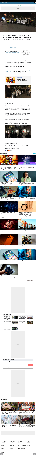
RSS (19, 442)
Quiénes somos (20, 439)
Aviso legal (20, 444)
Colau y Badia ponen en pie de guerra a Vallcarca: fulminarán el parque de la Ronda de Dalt (26, 59)
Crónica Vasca (12, 441)
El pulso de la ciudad (4, 442)
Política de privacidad (22, 445)
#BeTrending (3, 452)
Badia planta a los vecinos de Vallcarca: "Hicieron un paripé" (25, 50)
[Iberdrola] (22, 5)
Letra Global (12, 444)
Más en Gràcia (4, 399)
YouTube (28, 445)
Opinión (2, 449)
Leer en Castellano (2, 3)
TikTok (28, 444)
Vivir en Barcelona (4, 441)
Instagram (29, 442)
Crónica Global (12, 439)
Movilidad (2, 439)
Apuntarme (30, 364)
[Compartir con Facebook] (5, 150)
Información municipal (5, 451)
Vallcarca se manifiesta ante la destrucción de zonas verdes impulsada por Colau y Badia (26, 55)
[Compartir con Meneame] (9, 150)
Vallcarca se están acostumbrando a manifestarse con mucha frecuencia (12, 49)
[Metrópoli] (18, 2)
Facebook (28, 441)
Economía (2, 448)
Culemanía (11, 442)
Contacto (20, 441)
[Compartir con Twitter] (7, 150)
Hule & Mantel (12, 448)
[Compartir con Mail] (10, 150)
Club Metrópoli (12, 449)
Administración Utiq (21, 448)
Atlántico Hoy (12, 445)
